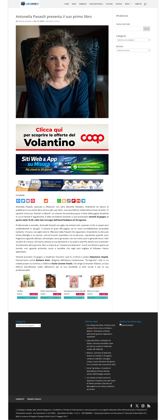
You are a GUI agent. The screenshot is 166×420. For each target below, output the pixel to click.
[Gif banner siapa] (59, 189)
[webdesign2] (62, 175)
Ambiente (82, 4)
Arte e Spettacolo (96, 4)
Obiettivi (138, 4)
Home (66, 4)
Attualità (49, 21)
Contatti (20, 399)
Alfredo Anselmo (25, 21)
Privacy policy (34, 399)
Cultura (109, 4)
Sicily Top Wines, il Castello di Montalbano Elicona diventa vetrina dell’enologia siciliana (99, 371)
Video (74, 4)
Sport (127, 4)
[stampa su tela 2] (62, 297)
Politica (119, 4)
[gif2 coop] (62, 149)
